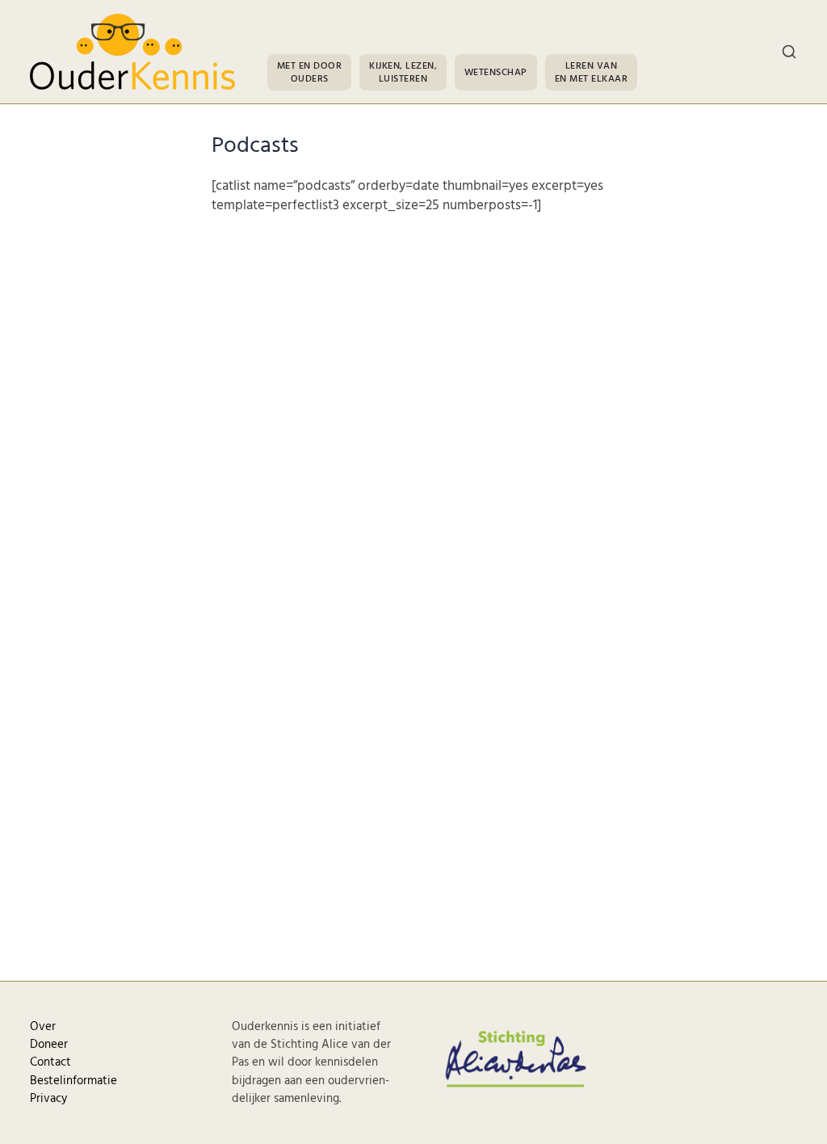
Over (43, 1027)
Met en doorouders (309, 72)
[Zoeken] (789, 52)
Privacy (48, 1099)
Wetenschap (495, 73)
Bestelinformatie (73, 1081)
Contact (50, 1062)
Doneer (49, 1045)
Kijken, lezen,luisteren (403, 72)
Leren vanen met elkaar (591, 72)
